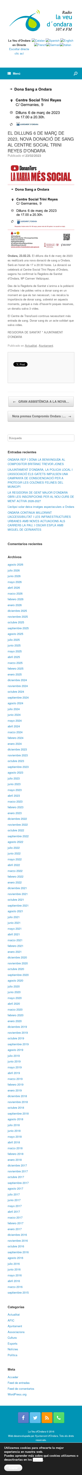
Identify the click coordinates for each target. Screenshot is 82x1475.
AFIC (11, 1320)
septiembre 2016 (18, 1252)
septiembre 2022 (18, 836)
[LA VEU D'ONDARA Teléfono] (58, 1417)
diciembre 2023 (17, 749)
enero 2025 (15, 674)
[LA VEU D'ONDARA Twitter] (35, 1417)
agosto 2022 (15, 842)
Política (12, 1355)
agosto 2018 (15, 1119)
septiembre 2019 (18, 1044)
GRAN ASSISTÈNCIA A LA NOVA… (41, 401)
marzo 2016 (15, 1287)
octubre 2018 (16, 1107)
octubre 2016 (16, 1246)
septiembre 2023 (18, 767)
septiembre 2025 (18, 628)
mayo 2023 (15, 790)
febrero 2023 (15, 807)
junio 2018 (14, 1131)
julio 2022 (14, 848)
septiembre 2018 (18, 1113)
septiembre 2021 (18, 905)
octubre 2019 (16, 1038)
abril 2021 (14, 934)
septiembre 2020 (18, 975)
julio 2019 (14, 1056)
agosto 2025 (15, 634)
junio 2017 (14, 1200)
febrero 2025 (15, 668)
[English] (66, 40)
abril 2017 (14, 1211)
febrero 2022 (15, 876)
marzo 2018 (15, 1148)
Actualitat (31, 345)
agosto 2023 (15, 772)
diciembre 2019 (17, 1027)
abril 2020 (14, 1003)
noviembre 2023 (18, 755)
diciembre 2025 (17, 611)
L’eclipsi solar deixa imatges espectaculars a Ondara (41, 507)
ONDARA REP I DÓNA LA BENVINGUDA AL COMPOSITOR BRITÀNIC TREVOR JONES (36, 461)
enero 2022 (15, 882)
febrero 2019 (15, 1084)
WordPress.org (17, 1394)
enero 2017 (15, 1229)
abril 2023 (14, 795)
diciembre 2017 (17, 1165)
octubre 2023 (16, 761)
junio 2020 (14, 992)
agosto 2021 (15, 911)
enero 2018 (15, 1160)
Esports (12, 1343)
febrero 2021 (15, 946)
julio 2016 (14, 1264)
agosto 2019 (15, 1050)
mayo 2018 (15, 1136)
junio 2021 (14, 923)
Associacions (16, 1332)
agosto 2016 (15, 1258)
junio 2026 (14, 576)
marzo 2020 (15, 1009)
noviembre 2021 (18, 894)
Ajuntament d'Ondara (46, 1435)
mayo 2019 (15, 1067)
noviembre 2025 (18, 616)
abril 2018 (14, 1142)
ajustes (38, 1460)
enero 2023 (15, 813)
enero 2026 (15, 605)
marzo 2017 (15, 1217)
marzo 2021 (15, 940)
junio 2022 (14, 853)
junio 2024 (14, 715)
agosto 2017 (15, 1188)
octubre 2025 (16, 622)
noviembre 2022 (18, 824)
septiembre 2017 (18, 1183)
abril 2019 (14, 1073)
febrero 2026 (15, 599)
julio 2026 (14, 570)
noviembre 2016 (18, 1240)
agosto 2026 (15, 564)
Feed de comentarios (21, 1388)
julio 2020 (14, 986)
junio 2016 (14, 1269)
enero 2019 (15, 1090)
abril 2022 (14, 865)
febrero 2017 (15, 1223)
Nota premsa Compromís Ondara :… (41, 416)
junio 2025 (14, 645)
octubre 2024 (16, 691)
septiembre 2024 (18, 697)
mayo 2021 (15, 928)
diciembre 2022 (17, 819)
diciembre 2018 (17, 1096)
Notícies (13, 1349)
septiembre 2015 (18, 1292)
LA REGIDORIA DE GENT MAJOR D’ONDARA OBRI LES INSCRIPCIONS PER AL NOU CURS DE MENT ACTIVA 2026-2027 (41, 496)
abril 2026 (14, 587)
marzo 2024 (15, 732)
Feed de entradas (19, 1383)
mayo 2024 (15, 720)
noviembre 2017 (18, 1171)
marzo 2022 (15, 871)
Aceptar (13, 1468)
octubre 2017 (16, 1177)
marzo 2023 (15, 801)
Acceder (13, 1377)
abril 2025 (14, 657)
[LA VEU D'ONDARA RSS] (47, 1417)
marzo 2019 (15, 1079)
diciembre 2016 (17, 1235)
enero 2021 (15, 952)
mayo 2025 (15, 651)
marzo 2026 (15, 593)
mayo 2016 (15, 1275)
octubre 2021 (16, 899)
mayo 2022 (15, 859)
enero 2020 (15, 1021)
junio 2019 (14, 1061)
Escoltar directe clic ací (19, 51)
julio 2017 (14, 1194)
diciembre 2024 (17, 680)
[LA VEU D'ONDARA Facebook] (23, 1417)
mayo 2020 (15, 998)
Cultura (12, 1337)
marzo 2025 (15, 663)
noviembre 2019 (18, 1032)
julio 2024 (14, 709)
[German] (53, 45)
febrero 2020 (15, 1015)
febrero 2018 (15, 1154)
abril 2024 (14, 726)
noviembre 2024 (18, 686)
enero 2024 (15, 744)
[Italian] (65, 45)
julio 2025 (14, 640)
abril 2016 (14, 1281)
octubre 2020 (16, 969)
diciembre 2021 (17, 888)
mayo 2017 (15, 1206)
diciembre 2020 (17, 957)
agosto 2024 (15, 703)
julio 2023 (14, 778)
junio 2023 (14, 784)
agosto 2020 (15, 980)
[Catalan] (38, 40)
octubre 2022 (16, 830)
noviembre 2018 (18, 1102)
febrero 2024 (15, 738)
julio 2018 (14, 1125)
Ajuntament (46, 345)
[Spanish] (52, 40)
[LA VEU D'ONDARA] (41, 21)
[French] (40, 45)
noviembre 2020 (18, 963)
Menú (16, 73)
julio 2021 (14, 917)
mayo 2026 (15, 582)
